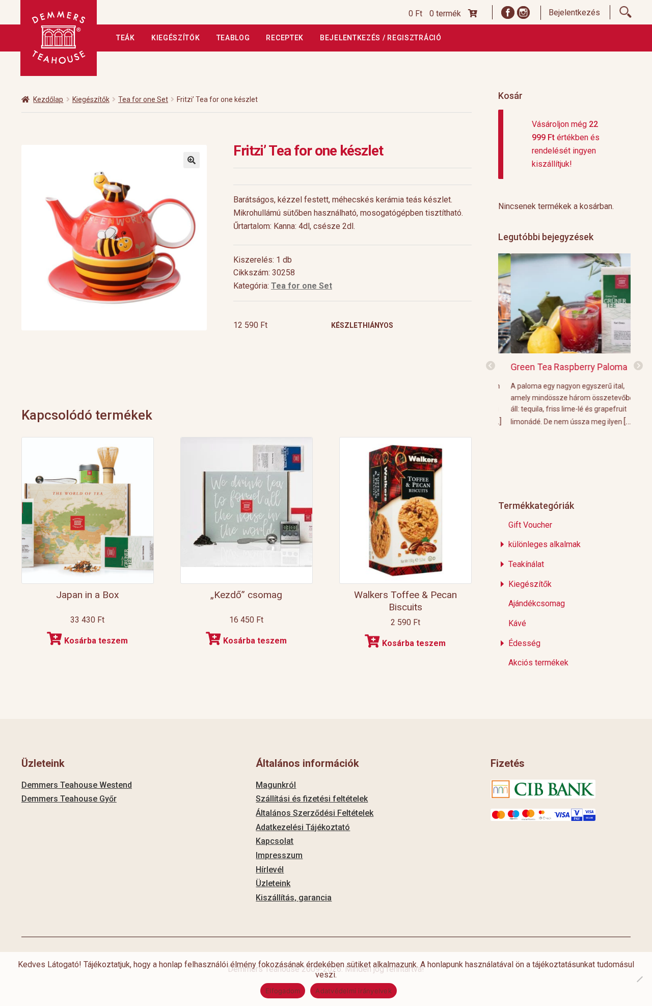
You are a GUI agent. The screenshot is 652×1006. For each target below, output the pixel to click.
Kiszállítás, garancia (294, 897)
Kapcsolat (274, 841)
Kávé (517, 623)
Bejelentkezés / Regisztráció (381, 38)
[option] (564, 339)
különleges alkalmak (544, 544)
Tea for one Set (143, 99)
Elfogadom (282, 991)
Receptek (285, 38)
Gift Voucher (530, 525)
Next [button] (638, 366)
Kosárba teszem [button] (96, 641)
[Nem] (639, 979)
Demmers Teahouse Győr (69, 799)
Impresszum (279, 855)
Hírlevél (270, 869)
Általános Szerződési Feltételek (314, 813)
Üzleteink (273, 883)
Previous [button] (490, 366)
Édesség (524, 643)
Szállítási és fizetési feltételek (312, 799)
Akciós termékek (538, 662)
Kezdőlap (48, 99)
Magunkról (276, 785)
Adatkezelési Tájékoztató (303, 827)
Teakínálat (526, 564)
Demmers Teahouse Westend (76, 785)
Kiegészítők (175, 38)
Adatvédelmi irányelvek (353, 991)
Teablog (233, 38)
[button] (191, 160)
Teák (125, 38)
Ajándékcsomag (536, 603)
